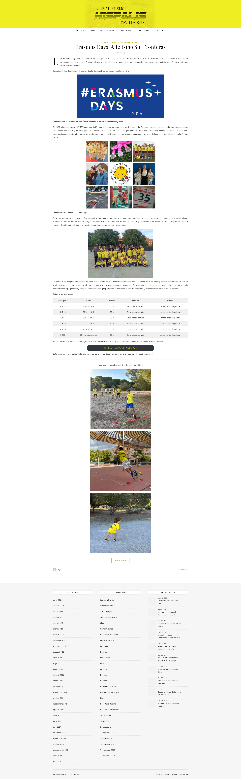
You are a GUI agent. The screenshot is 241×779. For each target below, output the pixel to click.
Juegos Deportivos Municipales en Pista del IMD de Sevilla (169, 636)
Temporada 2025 (129, 42)
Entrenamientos (107, 640)
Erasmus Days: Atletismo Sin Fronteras (120, 46)
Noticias (103, 680)
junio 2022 (57, 657)
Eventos (103, 652)
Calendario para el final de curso (168, 602)
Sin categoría (105, 727)
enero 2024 (58, 628)
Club (92, 30)
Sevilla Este (105, 721)
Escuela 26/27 (107, 30)
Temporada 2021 (107, 732)
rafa (59, 569)
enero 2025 (58, 623)
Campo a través (107, 600)
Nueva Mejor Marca (108, 686)
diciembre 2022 (59, 640)
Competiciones (106, 628)
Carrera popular (107, 611)
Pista (102, 698)
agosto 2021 (58, 709)
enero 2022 (58, 680)
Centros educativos (108, 617)
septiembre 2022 (60, 646)
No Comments (182, 569)
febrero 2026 (58, 605)
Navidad (103, 675)
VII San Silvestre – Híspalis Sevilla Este (168, 681)
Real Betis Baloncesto (109, 709)
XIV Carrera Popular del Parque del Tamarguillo (167, 613)
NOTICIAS (80, 30)
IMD (102, 663)
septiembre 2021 (60, 703)
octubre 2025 (59, 617)
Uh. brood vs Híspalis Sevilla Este (120, 348)
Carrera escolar (106, 605)
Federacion (105, 657)
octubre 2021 (59, 698)
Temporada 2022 (107, 738)
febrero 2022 (58, 675)
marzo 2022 (58, 669)
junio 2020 (57, 755)
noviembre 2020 (60, 738)
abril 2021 (57, 727)
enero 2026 (58, 611)
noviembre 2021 (60, 692)
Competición (142, 30)
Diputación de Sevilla (109, 634)
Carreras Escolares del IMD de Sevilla (169, 624)
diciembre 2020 (59, 732)
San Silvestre (105, 715)
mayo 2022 (58, 663)
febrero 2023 (58, 634)
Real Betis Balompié (108, 703)
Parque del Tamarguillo (110, 692)
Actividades (124, 30)
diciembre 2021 (59, 686)
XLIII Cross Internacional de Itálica (168, 670)
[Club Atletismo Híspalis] (120, 15)
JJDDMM (103, 669)
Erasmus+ (114, 42)
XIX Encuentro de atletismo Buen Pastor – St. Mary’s (168, 659)
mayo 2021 (58, 721)
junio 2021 (57, 715)
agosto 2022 (58, 652)
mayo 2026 (58, 600)
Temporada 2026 (107, 755)
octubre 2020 (59, 744)
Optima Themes (73, 774)
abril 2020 (57, 761)
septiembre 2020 (60, 750)
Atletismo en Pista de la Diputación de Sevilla (167, 647)
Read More (120, 561)
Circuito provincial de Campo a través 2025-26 (169, 693)
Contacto (159, 30)
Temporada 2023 (107, 744)
